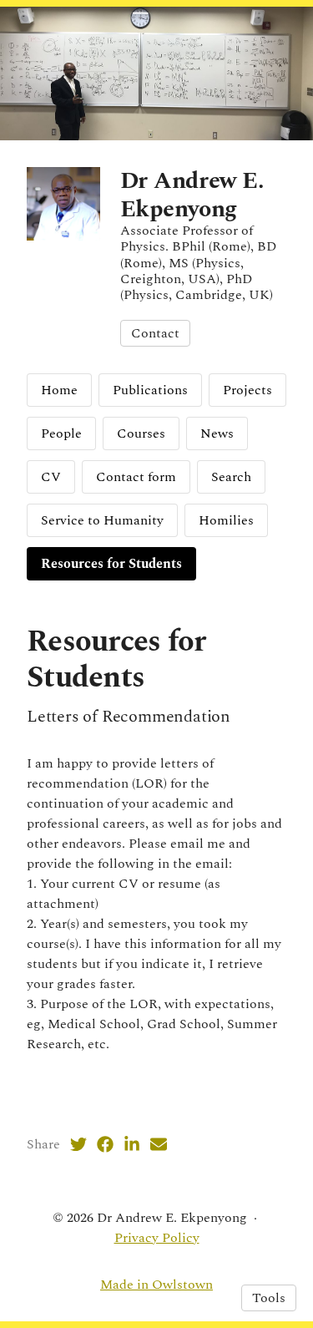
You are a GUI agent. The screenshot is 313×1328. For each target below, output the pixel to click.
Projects (247, 390)
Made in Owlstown (156, 1285)
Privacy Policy (156, 1238)
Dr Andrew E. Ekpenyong (192, 195)
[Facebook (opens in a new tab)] (105, 1144)
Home (59, 390)
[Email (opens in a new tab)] (158, 1144)
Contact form (136, 477)
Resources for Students (111, 564)
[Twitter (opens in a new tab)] (78, 1144)
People (61, 433)
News (217, 433)
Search (231, 477)
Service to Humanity (102, 520)
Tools (268, 1298)
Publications (150, 390)
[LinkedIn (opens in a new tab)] (132, 1144)
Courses (141, 433)
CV (51, 477)
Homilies (226, 520)
